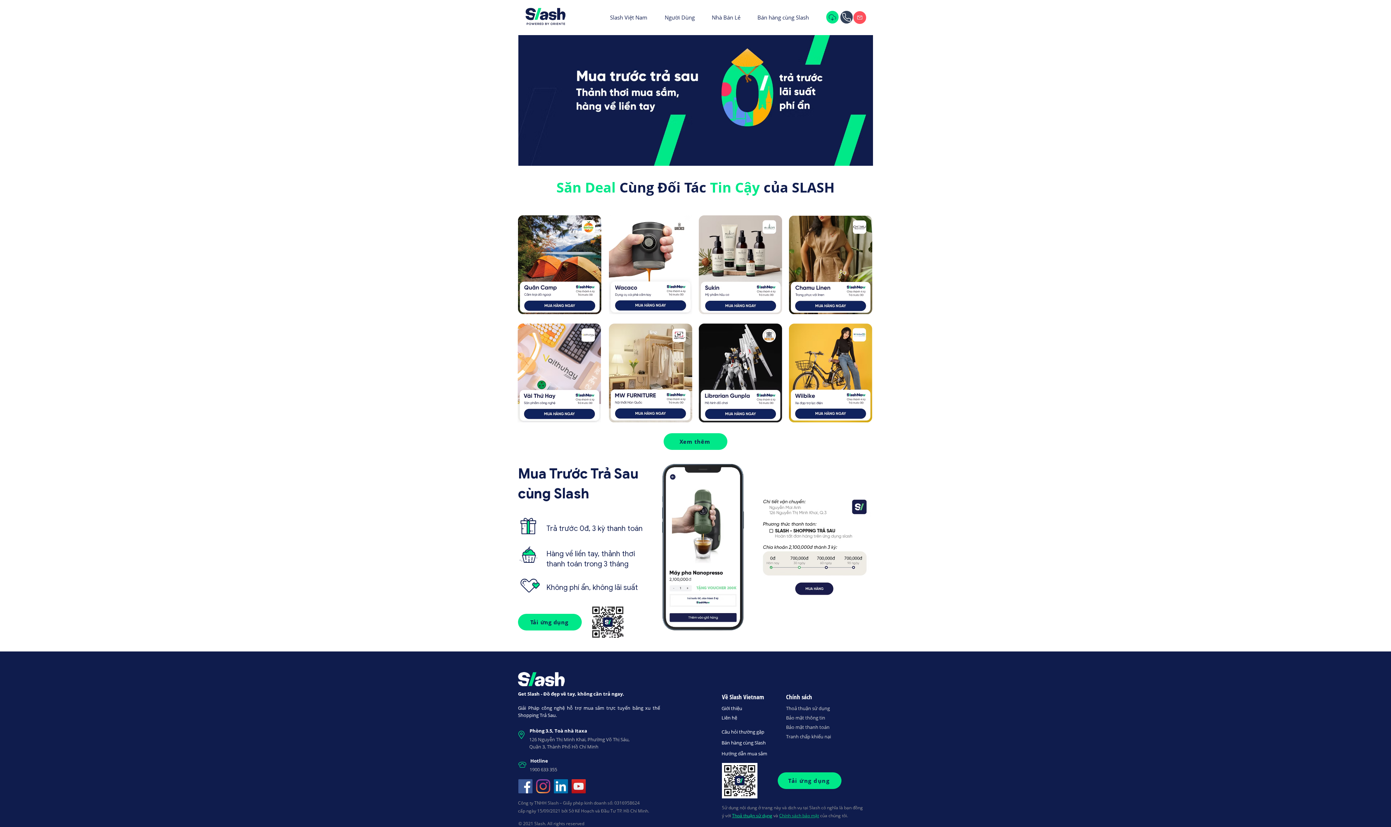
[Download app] (832, 17)
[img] (860, 17)
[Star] (846, 17)
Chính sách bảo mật (799, 816)
